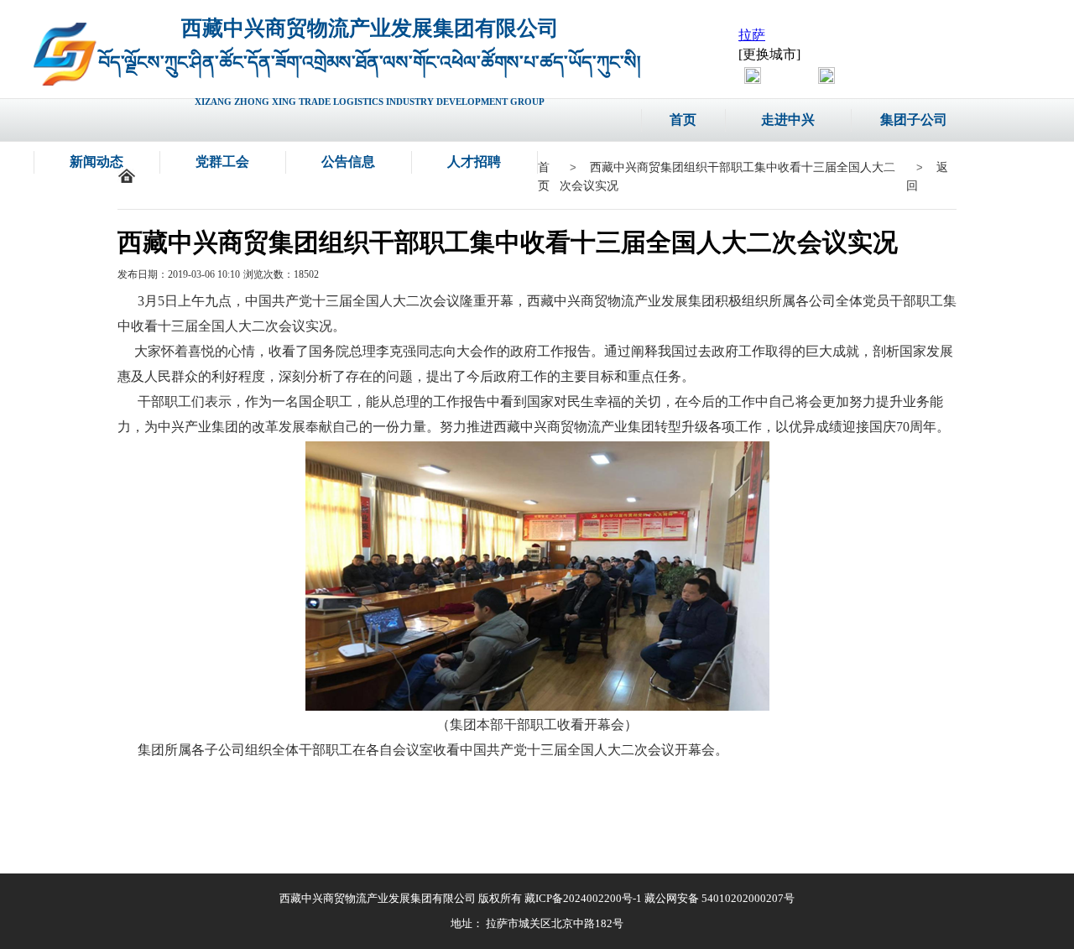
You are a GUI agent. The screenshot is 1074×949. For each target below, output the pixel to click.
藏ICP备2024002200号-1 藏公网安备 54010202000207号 (659, 898)
